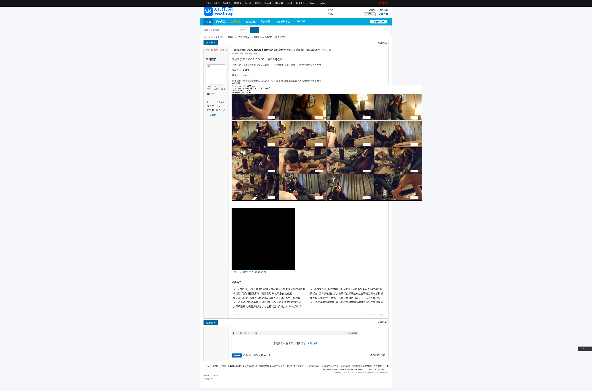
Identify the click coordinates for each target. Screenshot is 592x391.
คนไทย (322, 3)
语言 (255, 53)
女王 (236, 53)
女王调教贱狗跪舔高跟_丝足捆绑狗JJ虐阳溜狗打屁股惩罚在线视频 (346, 302)
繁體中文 (237, 3)
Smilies (256, 332)
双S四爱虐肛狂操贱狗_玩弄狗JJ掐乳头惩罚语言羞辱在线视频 (266, 297)
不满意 (241, 53)
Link (244, 332)
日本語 (258, 3)
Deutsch (267, 3)
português (311, 3)
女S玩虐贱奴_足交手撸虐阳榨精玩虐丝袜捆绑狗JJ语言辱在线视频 (269, 289)
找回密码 (383, 10)
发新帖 (209, 42)
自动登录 (372, 10)
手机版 (215, 366)
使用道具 (370, 315)
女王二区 (219, 37)
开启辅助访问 (378, 2)
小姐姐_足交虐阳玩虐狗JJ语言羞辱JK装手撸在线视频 (262, 293)
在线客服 (251, 21)
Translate (586, 349)
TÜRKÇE (300, 3)
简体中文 (226, 3)
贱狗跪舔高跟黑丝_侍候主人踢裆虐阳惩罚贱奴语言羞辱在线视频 (345, 297)
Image (241, 332)
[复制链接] (326, 49)
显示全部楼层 (274, 59)
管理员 (210, 94)
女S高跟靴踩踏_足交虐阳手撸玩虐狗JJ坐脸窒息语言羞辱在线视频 (346, 289)
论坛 (208, 21)
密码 (330, 14)
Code (252, 332)
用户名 (330, 10)
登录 (303, 343)
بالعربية (289, 3)
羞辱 (251, 53)
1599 (209, 87)
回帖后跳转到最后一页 (258, 355)
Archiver (207, 366)
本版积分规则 (377, 355)
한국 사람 (279, 3)
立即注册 (383, 14)
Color (237, 332)
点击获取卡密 (283, 21)
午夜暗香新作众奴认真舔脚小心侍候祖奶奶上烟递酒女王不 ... (262, 37)
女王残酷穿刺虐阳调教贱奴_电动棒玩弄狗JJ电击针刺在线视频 (267, 306)
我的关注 (221, 21)
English (248, 3)
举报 (381, 315)
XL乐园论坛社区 (205, 37)
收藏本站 (215, 3)
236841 (220, 102)
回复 (237, 315)
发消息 (212, 114)
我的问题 (266, 21)
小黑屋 (223, 366)
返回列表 (383, 43)
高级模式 (352, 333)
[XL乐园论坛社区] (218, 14)
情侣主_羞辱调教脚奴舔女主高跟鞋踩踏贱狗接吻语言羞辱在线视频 (346, 293)
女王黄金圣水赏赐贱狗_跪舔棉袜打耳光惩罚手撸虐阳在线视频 (267, 302)
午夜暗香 (230, 37)
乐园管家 (211, 59)
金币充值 (236, 21)
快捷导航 (378, 22)
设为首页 (207, 3)
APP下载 (301, 21)
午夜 (246, 53)
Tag (233, 53)
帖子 (242, 29)
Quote (248, 332)
